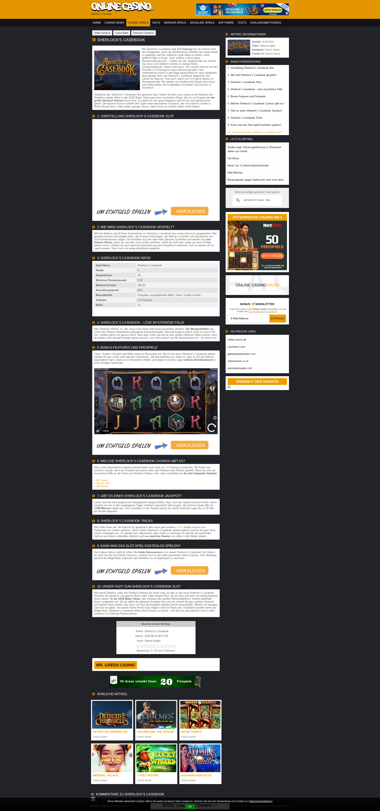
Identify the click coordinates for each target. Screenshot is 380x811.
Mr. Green (102, 480)
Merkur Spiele (175, 22)
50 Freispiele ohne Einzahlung (263, 311)
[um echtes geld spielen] (152, 218)
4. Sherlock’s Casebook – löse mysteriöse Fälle (255, 89)
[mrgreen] (155, 686)
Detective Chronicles (110, 731)
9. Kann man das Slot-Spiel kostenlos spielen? (254, 124)
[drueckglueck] (242, 14)
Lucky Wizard (148, 775)
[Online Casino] (140, 10)
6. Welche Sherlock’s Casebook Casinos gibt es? (256, 103)
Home (97, 22)
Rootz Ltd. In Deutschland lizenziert (248, 165)
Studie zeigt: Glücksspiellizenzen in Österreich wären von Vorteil (254, 149)
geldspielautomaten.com (242, 353)
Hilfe (156, 22)
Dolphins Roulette (196, 775)
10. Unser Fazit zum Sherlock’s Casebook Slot (254, 132)
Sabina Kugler (267, 45)
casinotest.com (236, 346)
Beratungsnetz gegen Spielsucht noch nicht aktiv (256, 179)
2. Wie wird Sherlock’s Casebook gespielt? (252, 74)
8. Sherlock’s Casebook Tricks (245, 117)
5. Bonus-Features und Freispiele (247, 96)
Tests (242, 22)
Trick (179, 527)
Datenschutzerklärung (261, 801)
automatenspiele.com (240, 368)
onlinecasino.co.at (238, 361)
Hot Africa (233, 158)
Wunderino (102, 486)
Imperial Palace (105, 775)
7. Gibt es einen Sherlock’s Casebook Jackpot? (255, 110)
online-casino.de (237, 339)
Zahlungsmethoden (265, 22)
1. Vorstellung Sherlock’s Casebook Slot (251, 67)
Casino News (114, 22)
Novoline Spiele (202, 22)
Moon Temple (191, 731)
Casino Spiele (138, 22)
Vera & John (103, 483)
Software (226, 22)
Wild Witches (235, 172)
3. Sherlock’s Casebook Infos (244, 82)
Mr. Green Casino (115, 665)
